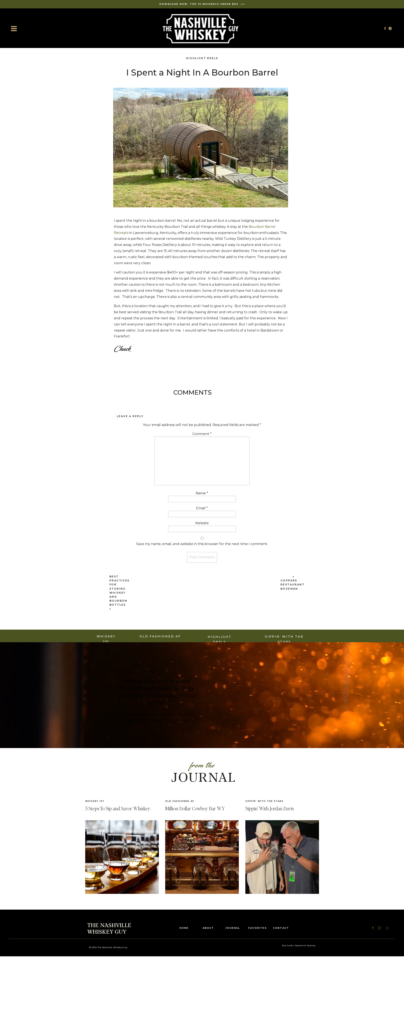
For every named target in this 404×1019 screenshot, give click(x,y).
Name (202, 493)
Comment (202, 434)
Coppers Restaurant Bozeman (292, 584)
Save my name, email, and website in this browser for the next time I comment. (202, 544)
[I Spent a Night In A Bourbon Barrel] (282, 857)
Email (202, 508)
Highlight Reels (202, 58)
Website (202, 523)
